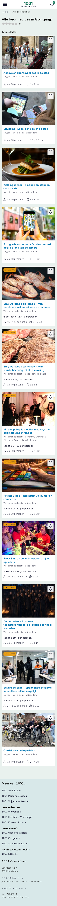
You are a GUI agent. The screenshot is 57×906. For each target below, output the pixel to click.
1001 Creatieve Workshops (17, 817)
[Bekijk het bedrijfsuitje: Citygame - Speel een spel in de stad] (28, 108)
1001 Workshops (11, 811)
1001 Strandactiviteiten (15, 843)
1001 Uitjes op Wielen (14, 833)
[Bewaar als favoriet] (51, 40)
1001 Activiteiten (11, 790)
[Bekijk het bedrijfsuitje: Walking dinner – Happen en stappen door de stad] (28, 164)
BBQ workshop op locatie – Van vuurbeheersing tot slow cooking (23, 368)
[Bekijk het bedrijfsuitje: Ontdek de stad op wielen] (28, 730)
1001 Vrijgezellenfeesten (15, 801)
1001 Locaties (10, 854)
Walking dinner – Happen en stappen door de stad (26, 187)
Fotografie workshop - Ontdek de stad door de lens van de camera (27, 246)
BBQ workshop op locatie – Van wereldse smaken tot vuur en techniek (27, 305)
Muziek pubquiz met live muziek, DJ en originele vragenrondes (27, 431)
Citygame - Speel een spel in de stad (25, 128)
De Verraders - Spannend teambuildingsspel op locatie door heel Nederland (27, 625)
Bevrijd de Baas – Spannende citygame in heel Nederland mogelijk (27, 689)
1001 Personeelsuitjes (14, 796)
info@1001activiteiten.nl (14, 888)
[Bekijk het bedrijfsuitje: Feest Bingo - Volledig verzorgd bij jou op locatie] (28, 538)
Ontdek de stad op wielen (19, 750)
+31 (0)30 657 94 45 (12, 877)
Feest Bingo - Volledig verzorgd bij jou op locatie (27, 560)
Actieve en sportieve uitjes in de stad (26, 72)
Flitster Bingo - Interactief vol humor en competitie (27, 497)
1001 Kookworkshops (14, 822)
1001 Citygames (11, 838)
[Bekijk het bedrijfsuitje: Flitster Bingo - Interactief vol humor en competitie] (28, 475)
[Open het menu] (5, 4)
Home (5, 12)
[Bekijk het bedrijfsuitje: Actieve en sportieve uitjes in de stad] (28, 52)
